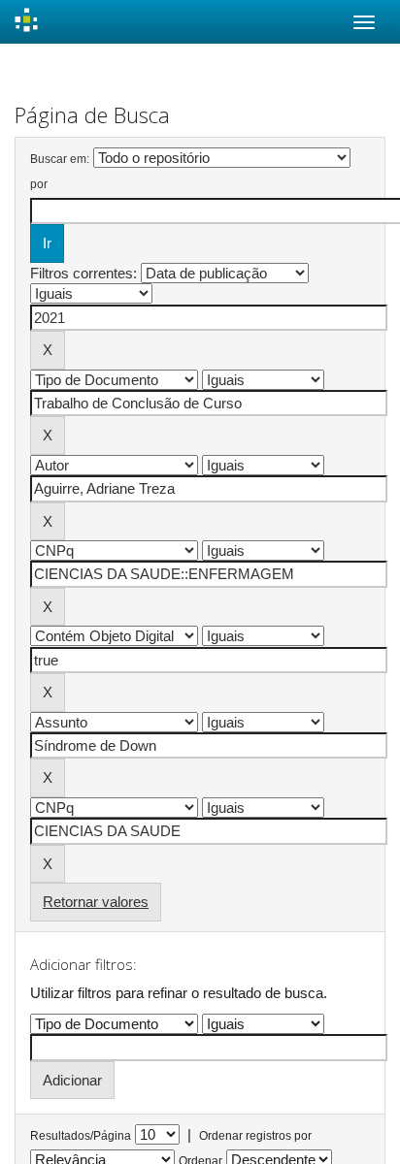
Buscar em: (59, 159)
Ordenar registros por (255, 1136)
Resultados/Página (80, 1136)
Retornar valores (96, 901)
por (39, 184)
